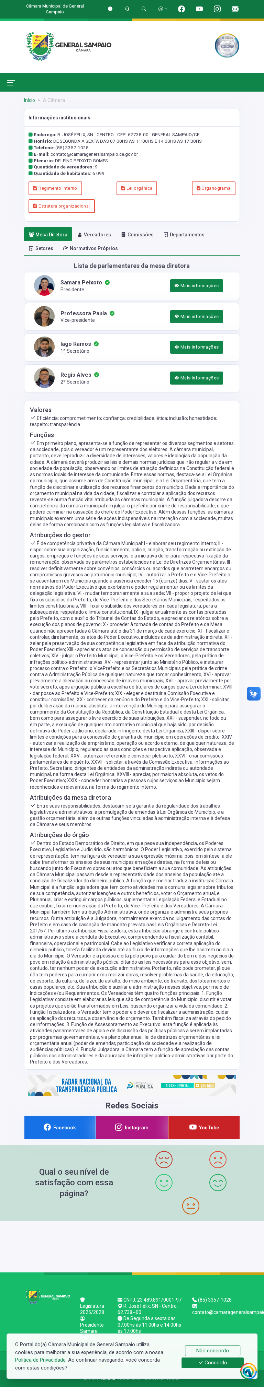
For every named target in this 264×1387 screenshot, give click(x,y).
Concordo (215, 1363)
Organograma (215, 188)
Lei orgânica (138, 188)
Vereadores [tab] (97, 234)
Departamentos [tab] (187, 234)
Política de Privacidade (40, 1360)
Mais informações (199, 285)
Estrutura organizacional (63, 206)
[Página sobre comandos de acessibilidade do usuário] (162, 8)
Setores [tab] (44, 248)
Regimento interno (57, 188)
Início (29, 100)
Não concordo (212, 1351)
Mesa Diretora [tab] (51, 234)
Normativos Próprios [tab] (94, 248)
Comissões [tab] (141, 234)
